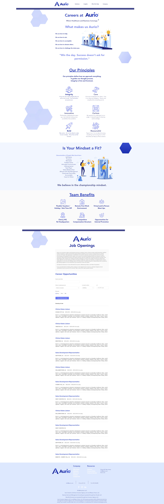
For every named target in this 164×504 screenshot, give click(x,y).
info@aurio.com (104, 471)
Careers (75, 474)
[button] (77, 4)
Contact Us (76, 476)
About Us (76, 473)
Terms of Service (92, 473)
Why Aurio (76, 469)
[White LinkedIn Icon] (85, 487)
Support (89, 469)
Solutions (76, 471)
